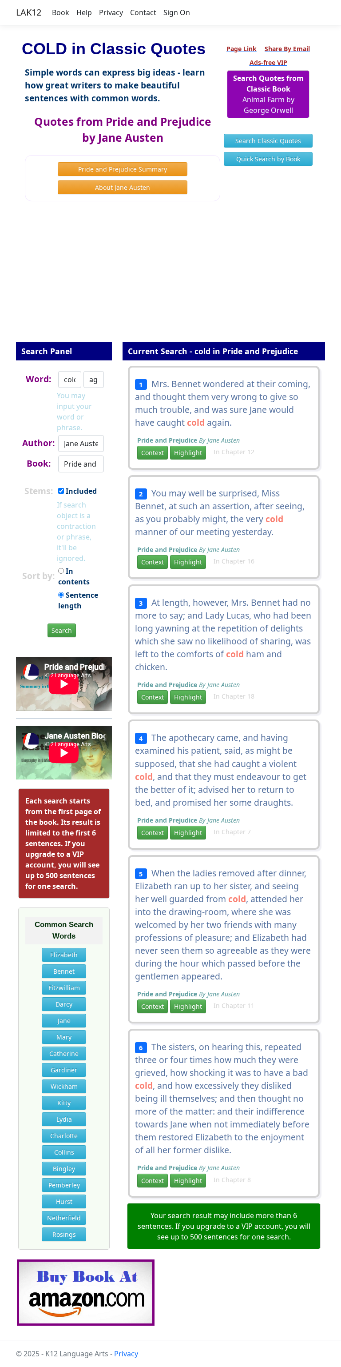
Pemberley (64, 1185)
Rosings (64, 1234)
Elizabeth (64, 955)
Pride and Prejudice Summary (122, 169)
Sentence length (78, 600)
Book (60, 12)
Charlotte (64, 1135)
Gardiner (64, 1070)
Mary (63, 1037)
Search (62, 630)
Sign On (176, 12)
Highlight (188, 452)
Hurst (64, 1201)
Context (152, 452)
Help (84, 12)
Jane (64, 1020)
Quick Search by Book (268, 159)
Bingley (64, 1168)
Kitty (64, 1103)
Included (80, 491)
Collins (64, 1152)
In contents (74, 576)
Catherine (64, 1053)
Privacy (111, 12)
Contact (143, 12)
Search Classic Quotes (268, 140)
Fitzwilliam (64, 987)
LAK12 (28, 12)
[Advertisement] (170, 278)
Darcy (64, 1004)
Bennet (64, 971)
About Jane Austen (122, 187)
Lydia (64, 1119)
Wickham (64, 1086)
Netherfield (64, 1218)
